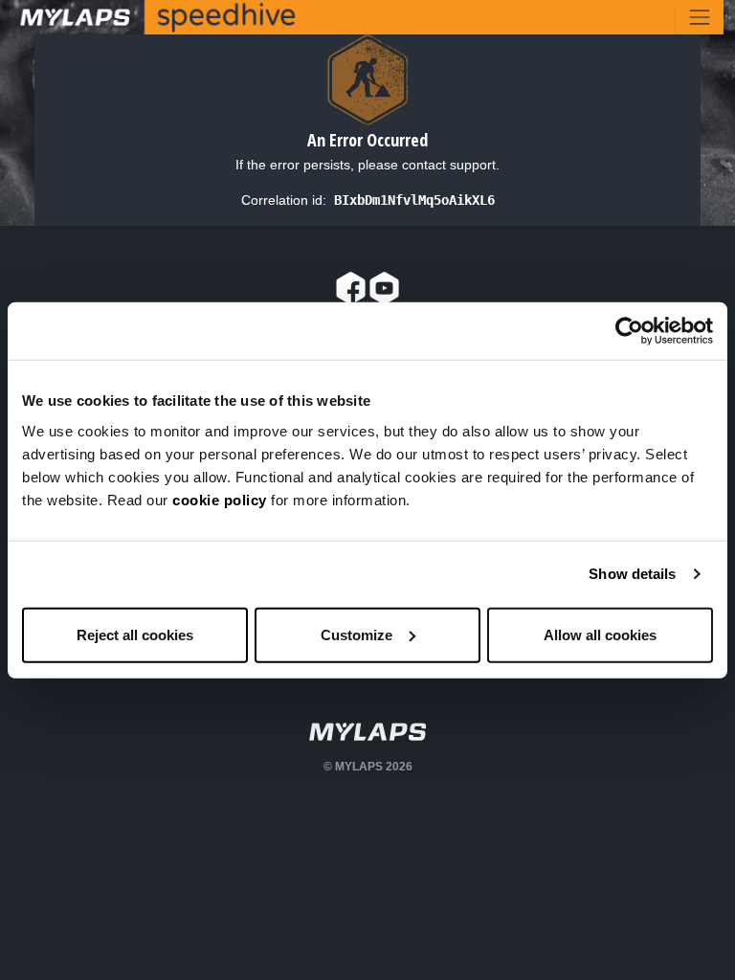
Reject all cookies (135, 634)
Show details (632, 574)
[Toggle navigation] (700, 17)
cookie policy (219, 499)
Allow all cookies (600, 634)
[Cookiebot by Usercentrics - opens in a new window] (629, 331)
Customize (356, 634)
